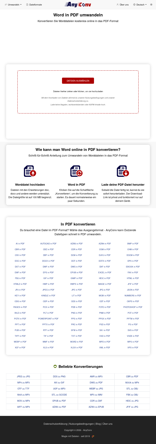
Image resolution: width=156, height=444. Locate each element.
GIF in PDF (48, 278)
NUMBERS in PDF (133, 295)
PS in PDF (133, 324)
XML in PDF (104, 347)
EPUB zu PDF (59, 400)
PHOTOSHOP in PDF (132, 307)
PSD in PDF (104, 324)
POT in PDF (133, 312)
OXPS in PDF (133, 301)
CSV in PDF (20, 255)
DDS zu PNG (59, 376)
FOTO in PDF (105, 307)
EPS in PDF (48, 272)
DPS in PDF (133, 260)
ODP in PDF (48, 301)
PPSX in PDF (105, 318)
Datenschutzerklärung (55, 423)
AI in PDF (20, 243)
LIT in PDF (76, 295)
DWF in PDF (48, 266)
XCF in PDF (20, 347)
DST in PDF (20, 266)
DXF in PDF (104, 266)
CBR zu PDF (132, 376)
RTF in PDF (48, 330)
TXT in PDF (76, 335)
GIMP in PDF (77, 278)
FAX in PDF (133, 272)
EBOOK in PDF (133, 266)
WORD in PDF (76, 341)
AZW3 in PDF (77, 243)
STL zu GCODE (59, 394)
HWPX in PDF (76, 283)
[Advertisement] (78, 126)
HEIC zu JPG (132, 400)
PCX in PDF (48, 307)
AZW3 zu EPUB (96, 406)
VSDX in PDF (133, 335)
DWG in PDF (76, 266)
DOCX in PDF (48, 260)
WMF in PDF (48, 341)
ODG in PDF (20, 301)
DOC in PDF (20, 260)
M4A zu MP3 (23, 394)
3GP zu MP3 (59, 388)
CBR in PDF (20, 249)
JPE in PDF (76, 289)
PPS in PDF (76, 318)
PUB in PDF (20, 330)
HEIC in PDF (104, 278)
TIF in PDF (48, 335)
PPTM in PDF (133, 318)
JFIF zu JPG (132, 406)
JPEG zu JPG (23, 376)
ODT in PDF (104, 301)
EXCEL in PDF (104, 272)
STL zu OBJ (132, 388)
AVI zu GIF (59, 382)
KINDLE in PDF (48, 295)
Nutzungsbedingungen (81, 423)
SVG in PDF (133, 330)
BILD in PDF (20, 312)
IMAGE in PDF (104, 283)
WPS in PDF (133, 341)
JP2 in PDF (20, 289)
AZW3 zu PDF (59, 406)
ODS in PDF (76, 301)
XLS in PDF (48, 347)
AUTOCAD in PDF (48, 243)
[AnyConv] (78, 5)
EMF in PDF (20, 272)
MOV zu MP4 (23, 400)
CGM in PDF (104, 249)
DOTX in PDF (105, 260)
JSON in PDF (133, 289)
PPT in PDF (20, 324)
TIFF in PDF (20, 335)
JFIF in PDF (133, 283)
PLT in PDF (48, 312)
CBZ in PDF (48, 249)
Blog (98, 423)
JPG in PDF (104, 289)
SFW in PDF (76, 330)
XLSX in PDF (77, 347)
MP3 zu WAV (96, 394)
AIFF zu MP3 (23, 406)
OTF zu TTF (23, 388)
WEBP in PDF (20, 341)
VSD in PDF (104, 335)
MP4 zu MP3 (23, 382)
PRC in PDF (76, 324)
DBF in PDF (48, 255)
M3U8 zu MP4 (132, 382)
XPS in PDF (133, 347)
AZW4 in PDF (105, 243)
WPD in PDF (104, 341)
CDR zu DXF (96, 400)
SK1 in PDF (104, 330)
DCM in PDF (76, 255)
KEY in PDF (20, 295)
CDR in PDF (76, 249)
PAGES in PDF (20, 307)
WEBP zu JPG (96, 388)
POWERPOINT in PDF (48, 318)
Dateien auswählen (78, 80)
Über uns (107, 423)
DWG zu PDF (96, 382)
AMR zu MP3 (96, 376)
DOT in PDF (76, 260)
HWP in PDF (48, 283)
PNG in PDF (76, 312)
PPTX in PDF (48, 324)
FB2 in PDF (20, 278)
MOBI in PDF (105, 295)
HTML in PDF (133, 278)
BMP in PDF (132, 243)
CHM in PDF (132, 249)
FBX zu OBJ (132, 394)
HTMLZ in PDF (20, 283)
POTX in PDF (20, 318)
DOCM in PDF (133, 255)
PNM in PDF (104, 312)
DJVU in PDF (105, 255)
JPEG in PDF (48, 289)
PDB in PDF (76, 307)
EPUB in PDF (77, 272)
